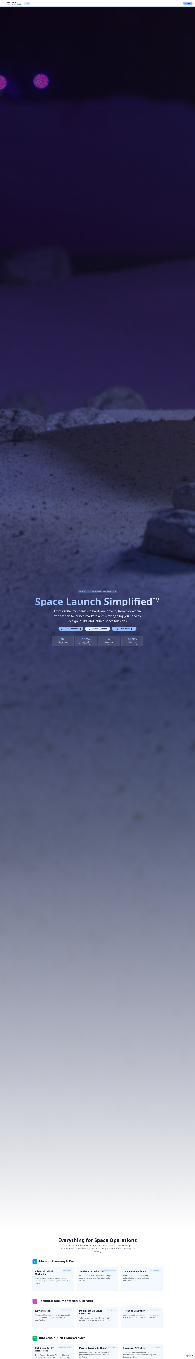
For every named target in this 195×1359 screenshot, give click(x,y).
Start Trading (126, 629)
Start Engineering (73, 629)
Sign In (189, 3)
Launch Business (99, 629)
